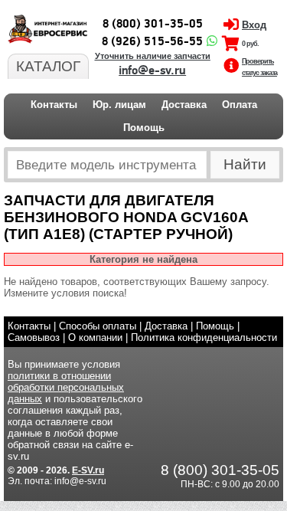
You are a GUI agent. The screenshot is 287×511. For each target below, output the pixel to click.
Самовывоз (34, 337)
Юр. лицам (119, 104)
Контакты (54, 104)
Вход (254, 25)
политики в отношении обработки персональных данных (66, 387)
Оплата (239, 104)
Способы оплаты (97, 326)
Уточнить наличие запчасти (152, 56)
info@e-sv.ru (152, 70)
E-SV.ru (88, 470)
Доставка (184, 104)
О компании (95, 337)
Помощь (144, 127)
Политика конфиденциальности (204, 337)
